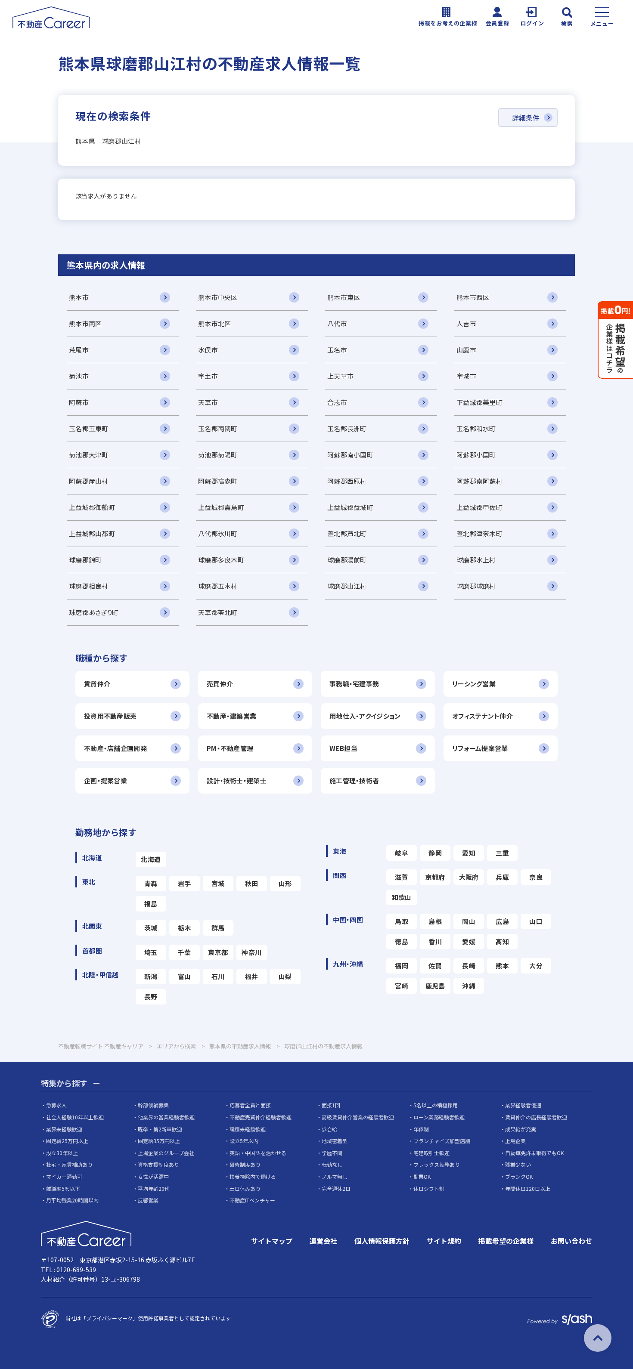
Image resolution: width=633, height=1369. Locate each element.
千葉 (184, 952)
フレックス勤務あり (436, 1164)
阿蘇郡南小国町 (350, 454)
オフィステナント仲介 (482, 715)
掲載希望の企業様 (506, 1240)
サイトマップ (271, 1240)
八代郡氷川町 (218, 533)
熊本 (502, 965)
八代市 (337, 323)
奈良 (536, 876)
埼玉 (151, 952)
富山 (184, 976)
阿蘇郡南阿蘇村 (479, 480)
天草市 (208, 402)
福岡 (401, 965)
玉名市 (337, 349)
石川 (218, 976)
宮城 (218, 883)
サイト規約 (444, 1240)
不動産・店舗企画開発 (115, 748)
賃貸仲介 (97, 683)
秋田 (251, 883)
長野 (151, 996)
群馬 (218, 927)
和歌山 (402, 897)
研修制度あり (245, 1164)
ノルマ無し (335, 1176)
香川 (435, 941)
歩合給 (329, 1129)
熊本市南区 (85, 323)
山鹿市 (466, 349)
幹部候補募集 (153, 1105)
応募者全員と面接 (250, 1105)
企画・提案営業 (105, 780)
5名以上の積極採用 (435, 1105)
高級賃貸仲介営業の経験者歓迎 (358, 1117)
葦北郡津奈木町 (479, 533)
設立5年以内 (244, 1140)
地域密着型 (335, 1140)
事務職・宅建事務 (354, 683)
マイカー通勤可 (64, 1176)
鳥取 (401, 921)
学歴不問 (332, 1152)
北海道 (151, 859)
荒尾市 (79, 349)
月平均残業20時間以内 (72, 1200)
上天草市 (340, 375)
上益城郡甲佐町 (479, 507)
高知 (502, 941)
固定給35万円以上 (159, 1140)
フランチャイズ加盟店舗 (441, 1140)
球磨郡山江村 (347, 585)
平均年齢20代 (154, 1188)
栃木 (184, 927)
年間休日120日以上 (527, 1188)
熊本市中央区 (218, 297)
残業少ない (518, 1164)
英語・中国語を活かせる (258, 1152)
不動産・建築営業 (231, 715)
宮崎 (401, 985)
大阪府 (469, 876)
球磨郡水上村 (476, 559)
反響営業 (148, 1200)
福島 (151, 903)
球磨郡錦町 (85, 559)
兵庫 (502, 876)
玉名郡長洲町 (347, 428)
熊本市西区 (472, 297)
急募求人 (56, 1105)
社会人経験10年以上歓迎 (75, 1117)
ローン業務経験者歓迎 (439, 1117)
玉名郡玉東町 (89, 428)
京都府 (435, 876)
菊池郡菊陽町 (218, 454)
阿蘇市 (79, 402)
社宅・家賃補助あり (69, 1164)
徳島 (401, 941)
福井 (251, 976)
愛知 (468, 852)
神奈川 (251, 952)
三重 (502, 852)
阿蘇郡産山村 (89, 480)
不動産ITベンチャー (252, 1200)
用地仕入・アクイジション (364, 715)
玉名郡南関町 (218, 428)
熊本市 (79, 297)
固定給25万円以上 (67, 1140)
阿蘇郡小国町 (476, 454)
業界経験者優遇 (523, 1105)
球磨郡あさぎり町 (93, 612)
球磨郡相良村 (89, 585)
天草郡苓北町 (218, 612)
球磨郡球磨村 (476, 585)
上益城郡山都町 (92, 533)
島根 (435, 921)
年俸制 (421, 1129)
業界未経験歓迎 (64, 1129)
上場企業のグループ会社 (166, 1152)
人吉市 (466, 323)
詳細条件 (526, 117)
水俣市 (208, 349)
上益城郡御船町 (92, 507)
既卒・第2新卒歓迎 (160, 1129)
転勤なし (332, 1164)
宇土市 (208, 375)
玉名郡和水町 (476, 428)
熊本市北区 (214, 323)
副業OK (422, 1176)
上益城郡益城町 (350, 507)
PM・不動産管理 (230, 748)
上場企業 (515, 1140)
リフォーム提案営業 (480, 748)
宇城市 (466, 375)
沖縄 (468, 985)
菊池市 (79, 375)
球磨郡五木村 (218, 585)
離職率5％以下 (63, 1188)
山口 (536, 921)
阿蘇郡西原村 (347, 480)
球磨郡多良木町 (221, 559)
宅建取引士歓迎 (431, 1152)
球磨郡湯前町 (347, 559)
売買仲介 (220, 683)
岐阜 (401, 852)
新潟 (151, 976)
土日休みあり (245, 1188)
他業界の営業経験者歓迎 (166, 1117)
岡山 (468, 921)
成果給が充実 (520, 1129)
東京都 (218, 952)
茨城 (151, 927)
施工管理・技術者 (354, 780)
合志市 (337, 402)
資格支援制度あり (158, 1164)
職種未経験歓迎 (248, 1129)
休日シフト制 (428, 1188)
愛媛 (468, 941)
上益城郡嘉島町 (221, 507)
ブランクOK (519, 1176)
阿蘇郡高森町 (218, 480)
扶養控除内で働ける (253, 1176)
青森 (151, 883)
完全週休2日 (336, 1188)
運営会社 (323, 1240)
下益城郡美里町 (479, 402)
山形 (285, 883)
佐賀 (435, 965)
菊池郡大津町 (89, 454)
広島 (502, 921)
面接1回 (331, 1105)
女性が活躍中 (153, 1176)
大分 (536, 965)
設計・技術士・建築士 (237, 780)
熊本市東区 (343, 297)
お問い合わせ (571, 1240)
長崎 (468, 965)
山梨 (285, 976)
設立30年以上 (62, 1152)
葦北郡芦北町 (347, 533)
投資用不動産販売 (110, 715)
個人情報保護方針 (382, 1240)
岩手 (184, 883)
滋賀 (401, 876)
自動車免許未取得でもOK (534, 1152)
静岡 (435, 852)
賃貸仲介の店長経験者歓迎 (536, 1117)
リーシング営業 (474, 683)
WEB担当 (343, 748)
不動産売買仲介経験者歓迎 (261, 1117)
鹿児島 (435, 985)
